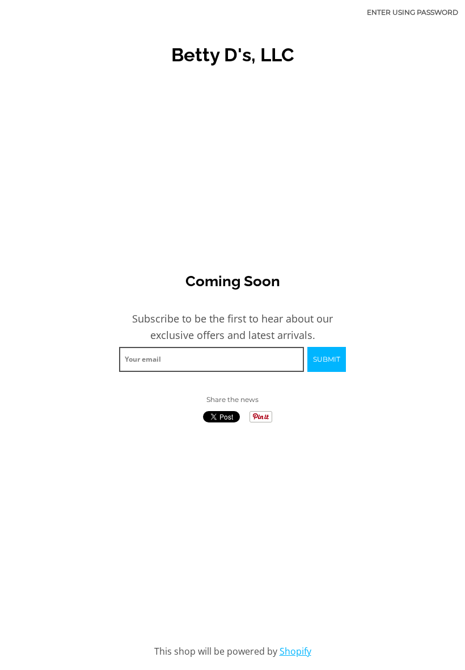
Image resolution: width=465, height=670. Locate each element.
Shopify (295, 651)
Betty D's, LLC (232, 54)
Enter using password (412, 12)
